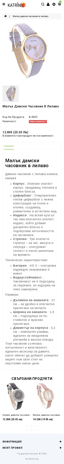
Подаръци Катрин (27, 453)
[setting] (53, 4)
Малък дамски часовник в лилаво (30, 16)
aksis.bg (34, 458)
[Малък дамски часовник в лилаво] (32, 52)
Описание (9, 146)
